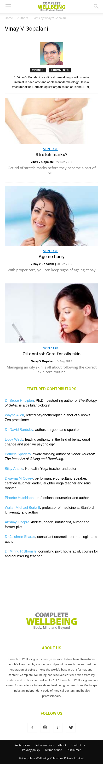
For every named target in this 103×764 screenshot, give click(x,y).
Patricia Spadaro (18, 454)
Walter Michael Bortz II (22, 507)
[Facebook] (32, 727)
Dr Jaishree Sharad (20, 537)
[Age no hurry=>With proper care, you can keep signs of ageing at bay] (51, 216)
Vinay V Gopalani (41, 162)
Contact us (78, 745)
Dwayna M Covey (19, 478)
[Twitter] (71, 727)
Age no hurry (51, 256)
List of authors (44, 745)
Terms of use (53, 750)
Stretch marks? (51, 154)
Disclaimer (74, 750)
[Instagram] (45, 727)
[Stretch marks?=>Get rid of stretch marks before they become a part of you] (51, 121)
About (62, 745)
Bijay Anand (14, 468)
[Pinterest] (58, 727)
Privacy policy (31, 750)
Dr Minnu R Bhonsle (20, 551)
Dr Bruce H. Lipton (19, 400)
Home (9, 18)
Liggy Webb (14, 439)
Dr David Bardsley (19, 430)
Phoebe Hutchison (19, 498)
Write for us (22, 745)
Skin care (50, 149)
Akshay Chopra (17, 522)
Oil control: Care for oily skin (51, 354)
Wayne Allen (14, 415)
